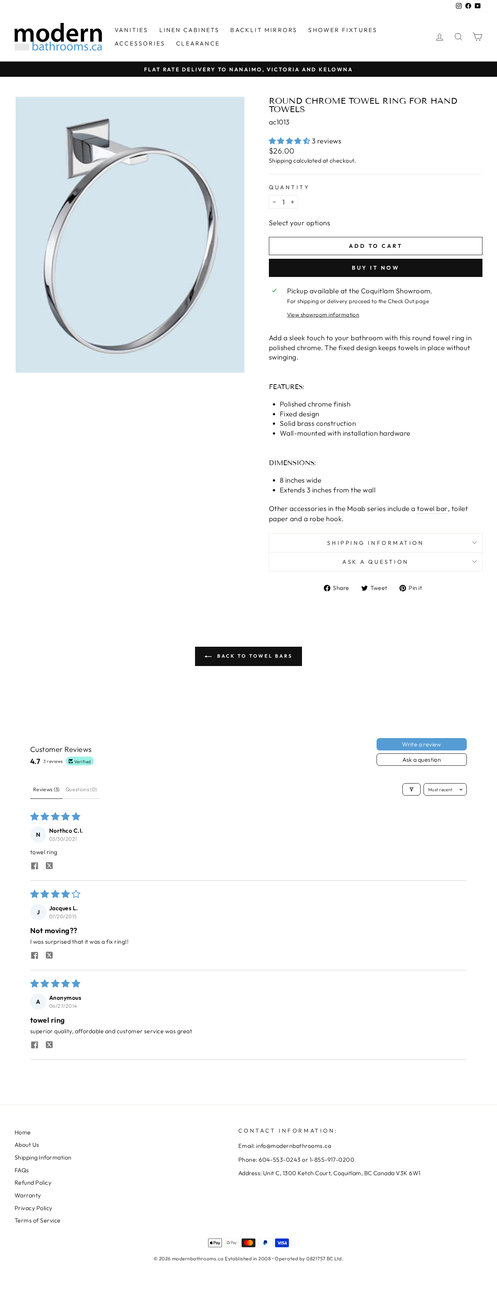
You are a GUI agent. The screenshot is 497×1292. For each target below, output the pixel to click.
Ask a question (375, 561)
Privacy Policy (33, 1208)
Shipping (280, 160)
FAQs (22, 1170)
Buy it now (375, 267)
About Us (27, 1144)
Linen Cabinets (189, 29)
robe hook (326, 518)
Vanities (131, 29)
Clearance (198, 43)
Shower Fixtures (342, 29)
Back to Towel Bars (254, 656)
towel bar (432, 508)
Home (23, 1132)
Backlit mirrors (263, 29)
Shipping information (375, 542)
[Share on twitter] (49, 866)
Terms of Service (38, 1220)
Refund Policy (33, 1182)
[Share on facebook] (34, 866)
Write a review (421, 744)
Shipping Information (43, 1157)
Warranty (28, 1195)
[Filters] (411, 789)
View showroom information (323, 314)
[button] (290, 140)
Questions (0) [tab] (81, 789)
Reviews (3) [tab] (46, 789)
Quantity (289, 187)
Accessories (140, 43)
